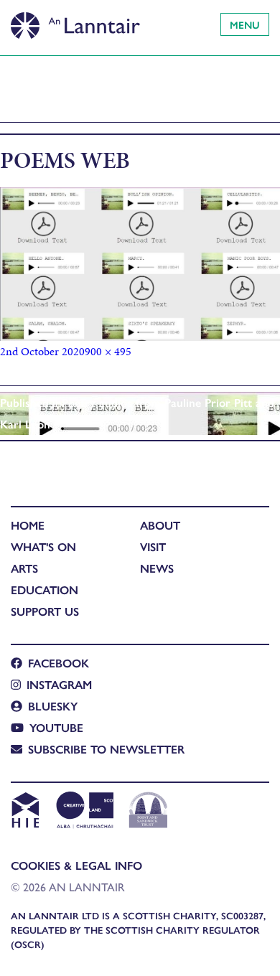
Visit (153, 546)
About (160, 525)
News (157, 568)
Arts (24, 568)
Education (44, 589)
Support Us (45, 611)
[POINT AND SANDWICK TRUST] (148, 811)
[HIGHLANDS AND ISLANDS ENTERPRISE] (25, 811)
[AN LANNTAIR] (75, 21)
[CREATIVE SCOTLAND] (83, 811)
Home (28, 525)
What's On (43, 546)
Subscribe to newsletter (106, 749)
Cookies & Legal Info (76, 865)
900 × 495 (108, 351)
